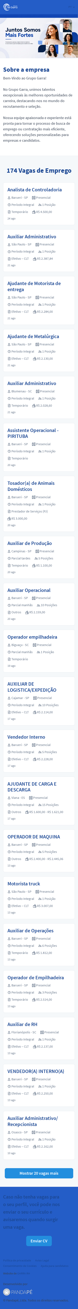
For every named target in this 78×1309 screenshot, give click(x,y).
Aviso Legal (42, 1260)
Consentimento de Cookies (20, 1265)
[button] (71, 7)
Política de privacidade (17, 1260)
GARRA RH (23, 1273)
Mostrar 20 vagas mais (39, 1173)
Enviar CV (39, 1240)
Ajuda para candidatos (54, 1265)
